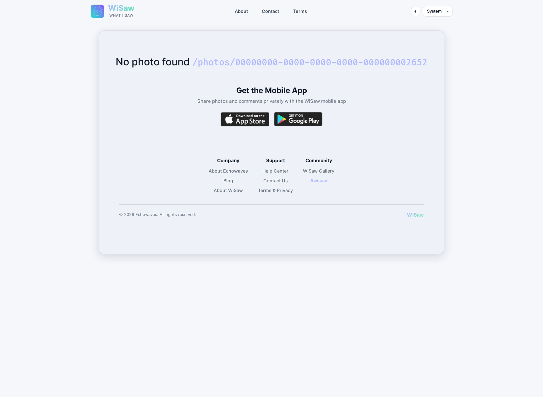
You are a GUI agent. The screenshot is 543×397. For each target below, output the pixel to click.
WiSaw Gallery (318, 171)
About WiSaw (228, 190)
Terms (300, 11)
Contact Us (275, 180)
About (241, 11)
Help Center (275, 171)
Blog (228, 180)
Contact (270, 11)
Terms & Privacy (275, 190)
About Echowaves (228, 171)
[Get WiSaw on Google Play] (298, 119)
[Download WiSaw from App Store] (244, 119)
